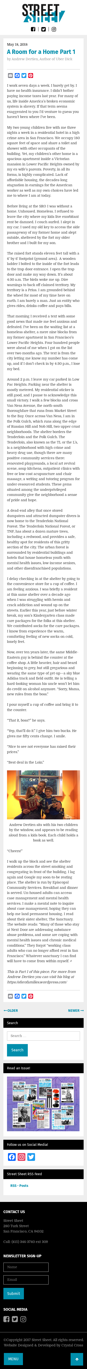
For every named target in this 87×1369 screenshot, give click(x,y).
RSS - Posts (19, 1186)
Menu (13, 1359)
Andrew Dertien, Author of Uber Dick (42, 59)
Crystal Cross (72, 1345)
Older (12, 1011)
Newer (74, 1011)
